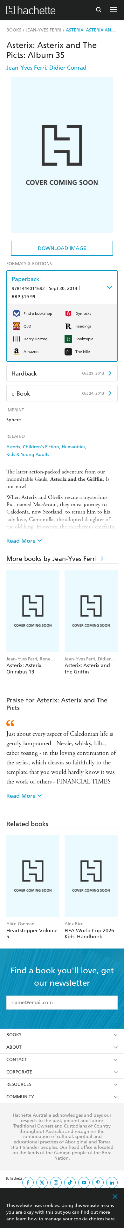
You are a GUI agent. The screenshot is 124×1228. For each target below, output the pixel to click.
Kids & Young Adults (27, 454)
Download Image (62, 248)
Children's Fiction (41, 447)
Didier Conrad (67, 67)
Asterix (13, 447)
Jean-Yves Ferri (26, 67)
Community (20, 1097)
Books (13, 1035)
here (110, 1219)
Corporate (19, 1072)
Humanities (73, 447)
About (14, 1047)
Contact (16, 1059)
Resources (18, 1084)
